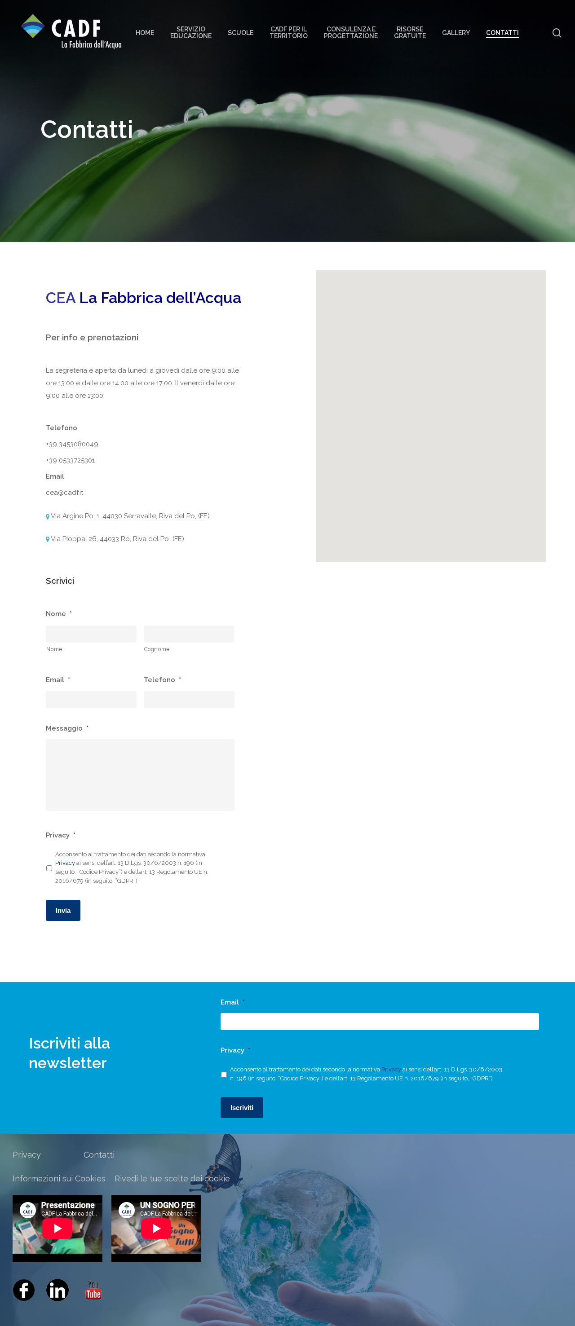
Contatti (99, 1154)
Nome (59, 614)
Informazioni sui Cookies (59, 1178)
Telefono (162, 680)
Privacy (60, 835)
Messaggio (67, 728)
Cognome (157, 649)
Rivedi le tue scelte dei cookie (172, 1178)
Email (58, 680)
